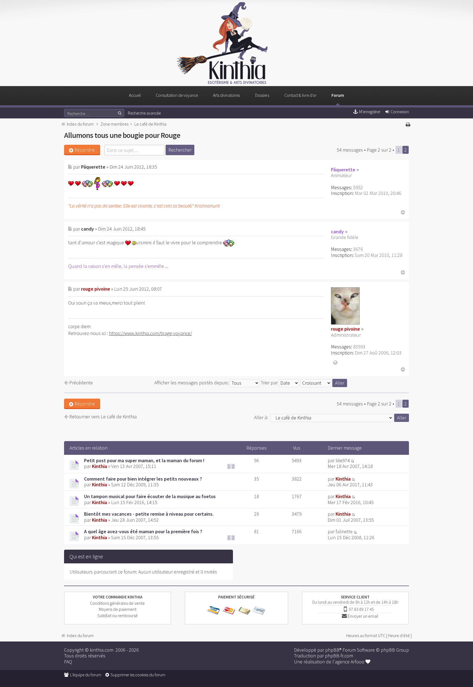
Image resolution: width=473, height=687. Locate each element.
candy (87, 229)
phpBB (332, 650)
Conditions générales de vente (117, 603)
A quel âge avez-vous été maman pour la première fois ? (143, 531)
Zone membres (114, 124)
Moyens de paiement (117, 609)
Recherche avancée (144, 113)
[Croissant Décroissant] (324, 382)
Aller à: (261, 417)
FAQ (68, 661)
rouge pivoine (95, 289)
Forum (337, 95)
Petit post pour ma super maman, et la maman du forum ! (144, 460)
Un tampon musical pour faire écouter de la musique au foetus (150, 496)
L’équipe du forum (85, 674)
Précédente (80, 383)
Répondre (84, 150)
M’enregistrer (369, 111)
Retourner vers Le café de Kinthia (102, 417)
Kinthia (99, 466)
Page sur (379, 150)
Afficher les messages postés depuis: (192, 382)
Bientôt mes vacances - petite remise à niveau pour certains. (149, 514)
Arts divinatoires (226, 95)
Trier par (270, 382)
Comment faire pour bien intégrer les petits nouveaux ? (143, 479)
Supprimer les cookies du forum (138, 674)
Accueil (135, 95)
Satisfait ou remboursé (117, 615)
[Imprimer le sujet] (409, 124)
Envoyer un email (363, 616)
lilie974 (343, 460)
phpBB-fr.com (339, 655)
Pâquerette (93, 167)
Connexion (400, 111)
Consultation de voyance (177, 95)
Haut (402, 212)
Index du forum (80, 124)
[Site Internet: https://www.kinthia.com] (335, 361)
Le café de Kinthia (150, 124)
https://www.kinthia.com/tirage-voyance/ (150, 333)
